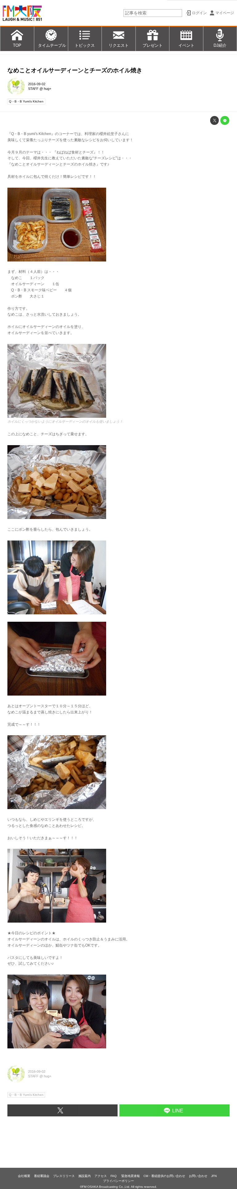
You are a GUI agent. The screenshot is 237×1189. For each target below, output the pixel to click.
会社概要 (24, 1176)
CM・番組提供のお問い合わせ (164, 1176)
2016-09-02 (36, 84)
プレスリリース (64, 1176)
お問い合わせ (198, 1176)
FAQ (114, 1176)
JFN (214, 1176)
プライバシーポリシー (118, 1181)
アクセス (100, 1176)
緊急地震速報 (130, 1176)
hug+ (47, 88)
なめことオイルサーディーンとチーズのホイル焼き (74, 70)
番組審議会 (41, 1176)
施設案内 (84, 1176)
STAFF (33, 88)
